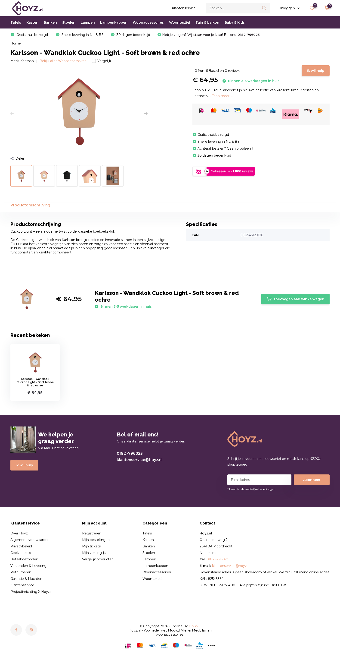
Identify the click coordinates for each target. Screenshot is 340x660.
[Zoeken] (264, 8)
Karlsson (27, 61)
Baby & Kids (235, 22)
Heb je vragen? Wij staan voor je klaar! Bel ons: (211, 35)
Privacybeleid (21, 546)
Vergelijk (104, 61)
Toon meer (221, 96)
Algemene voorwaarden (29, 540)
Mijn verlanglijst (94, 553)
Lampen (88, 22)
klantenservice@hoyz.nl (139, 460)
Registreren (91, 533)
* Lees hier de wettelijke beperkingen (251, 489)
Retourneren (20, 572)
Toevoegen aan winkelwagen (298, 299)
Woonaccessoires (148, 22)
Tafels (15, 22)
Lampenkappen (113, 22)
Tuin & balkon (207, 22)
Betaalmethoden (24, 559)
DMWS (195, 626)
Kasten (32, 22)
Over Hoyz (19, 533)
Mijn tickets (91, 546)
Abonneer (311, 480)
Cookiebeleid (20, 553)
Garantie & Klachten (26, 579)
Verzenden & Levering (28, 566)
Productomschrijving (30, 205)
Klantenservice (184, 8)
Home (15, 43)
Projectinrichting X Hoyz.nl (31, 592)
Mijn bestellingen (96, 540)
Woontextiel (179, 22)
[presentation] (12, 114)
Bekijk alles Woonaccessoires (63, 61)
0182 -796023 (130, 453)
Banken (50, 22)
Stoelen (68, 22)
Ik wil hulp (315, 71)
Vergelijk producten (98, 559)
